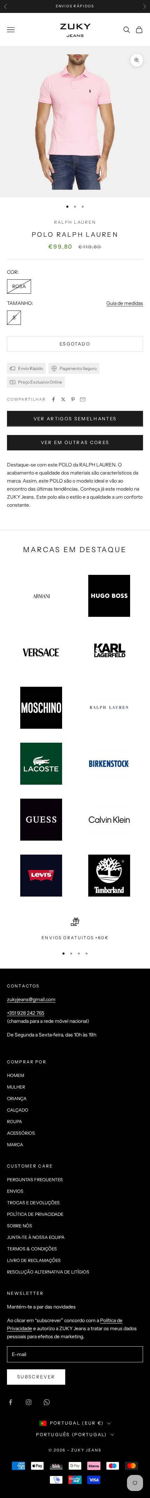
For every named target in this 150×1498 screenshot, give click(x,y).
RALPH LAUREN (75, 222)
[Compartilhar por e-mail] (82, 399)
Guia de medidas (124, 303)
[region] (75, 929)
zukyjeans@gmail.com (31, 999)
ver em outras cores (75, 442)
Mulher (16, 1087)
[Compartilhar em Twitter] (63, 399)
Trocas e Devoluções (33, 1202)
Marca (15, 1144)
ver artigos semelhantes (75, 418)
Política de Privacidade (35, 1214)
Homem (15, 1075)
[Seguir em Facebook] (10, 1402)
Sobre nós (19, 1225)
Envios (15, 1191)
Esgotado (75, 344)
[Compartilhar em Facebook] (53, 399)
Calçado (17, 1110)
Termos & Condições (32, 1248)
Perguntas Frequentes (35, 1179)
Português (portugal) (71, 1434)
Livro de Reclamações (34, 1260)
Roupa (14, 1121)
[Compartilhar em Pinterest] (73, 399)
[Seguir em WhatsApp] (46, 1402)
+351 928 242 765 (25, 1013)
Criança (17, 1098)
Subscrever (36, 1376)
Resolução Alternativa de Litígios (48, 1272)
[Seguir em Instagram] (28, 1402)
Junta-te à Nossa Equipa (36, 1237)
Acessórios (21, 1133)
